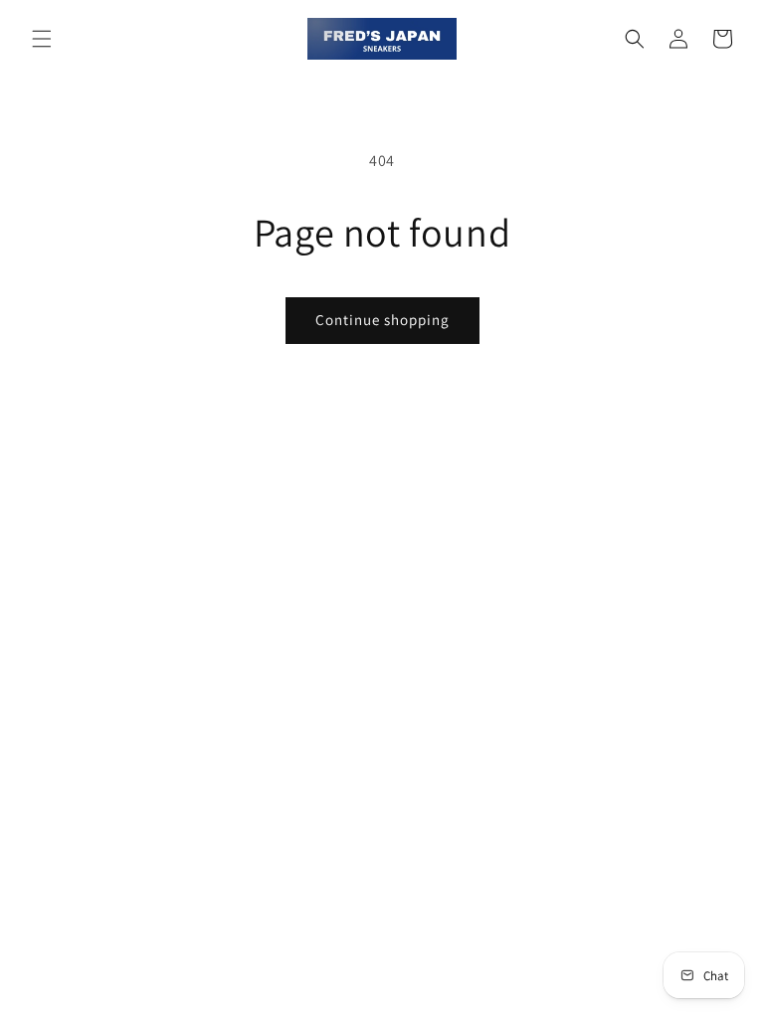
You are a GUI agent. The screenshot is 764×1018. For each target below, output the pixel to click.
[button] (42, 39)
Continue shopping (382, 319)
